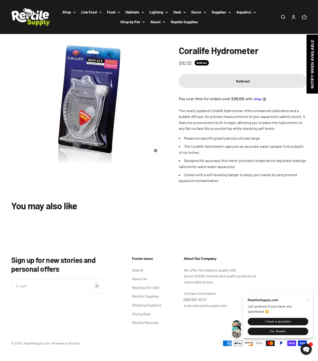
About (155, 22)
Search (137, 270)
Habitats (132, 12)
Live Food (89, 12)
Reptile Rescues (145, 322)
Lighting (156, 12)
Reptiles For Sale (145, 287)
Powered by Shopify (66, 343)
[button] (306, 349)
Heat (177, 12)
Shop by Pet (130, 22)
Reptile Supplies (184, 22)
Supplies (219, 12)
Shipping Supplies (146, 305)
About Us (139, 278)
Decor (196, 12)
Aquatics (243, 12)
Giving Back (141, 314)
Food (111, 12)
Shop (66, 12)
